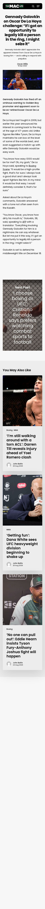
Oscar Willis (22, 64)
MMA (16, 430)
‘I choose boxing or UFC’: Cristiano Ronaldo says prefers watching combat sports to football (22, 315)
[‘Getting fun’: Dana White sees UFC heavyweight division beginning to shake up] (22, 523)
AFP (24, 221)
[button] (38, 6)
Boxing (9, 430)
